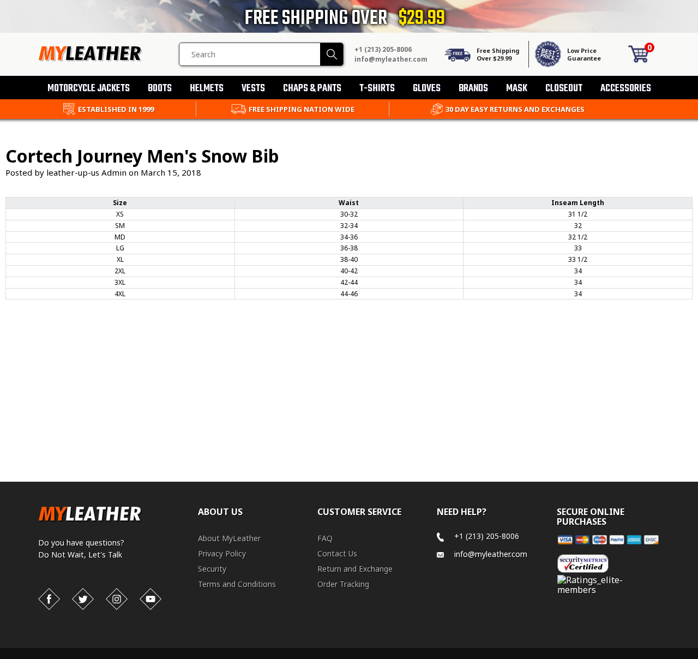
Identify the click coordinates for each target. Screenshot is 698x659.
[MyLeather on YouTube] (150, 599)
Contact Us (337, 553)
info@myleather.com (391, 59)
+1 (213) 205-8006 (383, 49)
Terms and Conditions (237, 584)
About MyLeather (229, 538)
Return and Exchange (355, 569)
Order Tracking (343, 584)
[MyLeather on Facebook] (49, 599)
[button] (697, 656)
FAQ (325, 538)
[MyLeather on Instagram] (117, 599)
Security (212, 569)
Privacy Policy (222, 553)
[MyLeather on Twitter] (83, 599)
